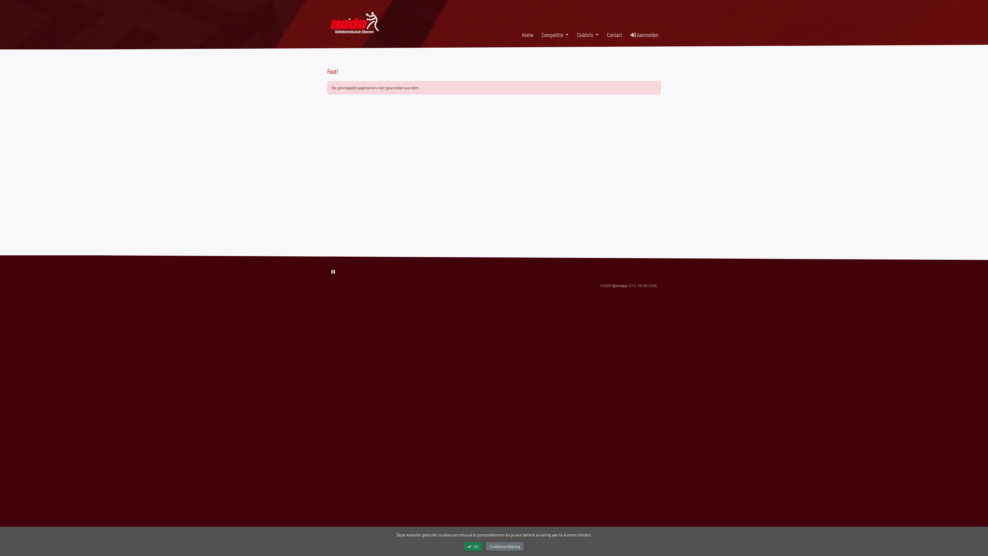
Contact (614, 34)
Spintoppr (620, 285)
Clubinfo (585, 34)
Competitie (553, 34)
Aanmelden (647, 34)
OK (476, 546)
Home (527, 34)
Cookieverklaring (504, 546)
